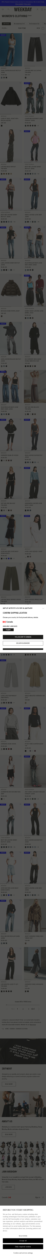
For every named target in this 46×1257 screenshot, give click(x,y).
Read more (23, 1236)
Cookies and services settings (23, 1253)
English (8, 630)
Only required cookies (23, 1247)
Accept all (23, 1241)
